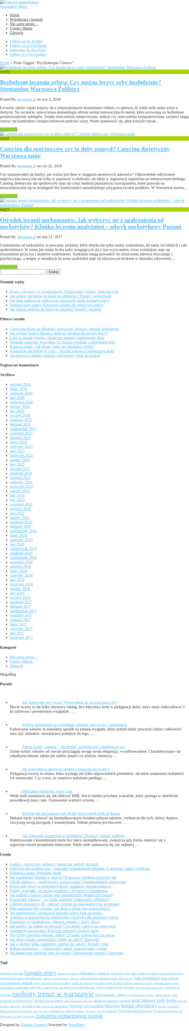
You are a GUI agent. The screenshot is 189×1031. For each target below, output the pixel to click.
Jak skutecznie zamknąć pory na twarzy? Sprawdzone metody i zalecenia (66, 953)
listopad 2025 (20, 424)
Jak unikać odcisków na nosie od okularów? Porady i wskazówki (60, 296)
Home (14, 15)
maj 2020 (17, 544)
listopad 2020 (20, 526)
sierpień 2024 (20, 478)
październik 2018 (23, 557)
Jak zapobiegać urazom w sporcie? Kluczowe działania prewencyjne (63, 877)
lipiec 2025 (18, 442)
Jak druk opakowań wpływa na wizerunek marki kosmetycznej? (60, 300)
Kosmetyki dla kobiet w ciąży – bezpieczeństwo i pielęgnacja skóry (62, 351)
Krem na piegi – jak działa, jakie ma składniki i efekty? (52, 346)
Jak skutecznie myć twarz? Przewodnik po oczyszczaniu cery (69, 702)
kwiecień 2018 (21, 584)
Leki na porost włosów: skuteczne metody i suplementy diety (57, 338)
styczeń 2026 (20, 415)
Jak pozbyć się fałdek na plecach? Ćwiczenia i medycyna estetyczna (63, 926)
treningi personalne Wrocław (95, 1006)
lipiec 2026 (18, 389)
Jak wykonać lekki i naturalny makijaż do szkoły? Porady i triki (59, 944)
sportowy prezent (118, 1001)
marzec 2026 (20, 406)
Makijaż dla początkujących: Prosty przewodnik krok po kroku (71, 813)
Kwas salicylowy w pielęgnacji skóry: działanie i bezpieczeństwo (60, 886)
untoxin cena (40, 1011)
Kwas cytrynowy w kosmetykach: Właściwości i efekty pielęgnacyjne (64, 291)
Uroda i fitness (21, 28)
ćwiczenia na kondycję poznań (17, 1016)
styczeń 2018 (20, 597)
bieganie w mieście (95, 973)
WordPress (76, 1025)
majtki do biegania (82, 983)
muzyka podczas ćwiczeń (137, 983)
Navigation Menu (13, 6)
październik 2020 (23, 531)
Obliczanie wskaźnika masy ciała (46, 791)
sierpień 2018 (20, 566)
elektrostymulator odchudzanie (21, 978)
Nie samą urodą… (24, 24)
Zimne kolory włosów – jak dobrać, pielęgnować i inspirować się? (73, 747)
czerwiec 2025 (21, 446)
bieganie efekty (40, 972)
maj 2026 (17, 398)
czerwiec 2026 (21, 393)
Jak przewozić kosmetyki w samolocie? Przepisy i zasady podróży (73, 836)
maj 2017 (17, 633)
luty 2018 (17, 593)
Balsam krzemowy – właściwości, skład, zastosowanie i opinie (58, 948)
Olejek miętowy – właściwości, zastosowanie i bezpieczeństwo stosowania (68, 882)
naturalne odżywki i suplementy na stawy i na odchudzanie (55, 987)
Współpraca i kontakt (26, 19)
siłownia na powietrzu (48, 1001)
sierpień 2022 (20, 509)
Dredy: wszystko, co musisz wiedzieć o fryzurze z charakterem (59, 891)
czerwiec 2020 (21, 540)
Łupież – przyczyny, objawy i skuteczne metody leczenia (54, 864)
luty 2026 (17, 411)
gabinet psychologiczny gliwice (61, 978)
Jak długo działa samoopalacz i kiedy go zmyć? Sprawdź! (54, 939)
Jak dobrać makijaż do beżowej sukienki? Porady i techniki (56, 309)
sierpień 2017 (20, 620)
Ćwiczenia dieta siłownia (135, 1011)
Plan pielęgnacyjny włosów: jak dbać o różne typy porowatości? (60, 908)
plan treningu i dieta (110, 995)
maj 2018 (17, 580)
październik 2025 (23, 429)
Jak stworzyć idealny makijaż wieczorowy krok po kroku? (55, 355)
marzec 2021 (20, 518)
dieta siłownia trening (171, 973)
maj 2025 (17, 451)
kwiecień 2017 (21, 637)
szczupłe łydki (31, 1006)
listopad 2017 (20, 606)
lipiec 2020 (18, 535)
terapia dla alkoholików (55, 1006)
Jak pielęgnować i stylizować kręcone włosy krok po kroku (56, 913)
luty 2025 (17, 464)
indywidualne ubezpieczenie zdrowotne (106, 978)
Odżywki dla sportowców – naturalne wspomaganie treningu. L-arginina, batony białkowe (80, 868)
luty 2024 (17, 495)
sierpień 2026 (20, 384)
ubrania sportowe (22, 1011)
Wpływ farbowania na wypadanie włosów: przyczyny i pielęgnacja (74, 725)
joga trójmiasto (147, 978)
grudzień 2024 (21, 473)
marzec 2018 (20, 589)
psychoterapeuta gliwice (140, 995)
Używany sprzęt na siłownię (101, 1011)
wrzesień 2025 (21, 433)
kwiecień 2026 (21, 402)
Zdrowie (16, 33)
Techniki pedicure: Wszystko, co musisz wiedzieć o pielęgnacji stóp (62, 342)
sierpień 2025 (20, 438)
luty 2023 (17, 500)
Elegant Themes (33, 1025)
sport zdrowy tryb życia (153, 1000)
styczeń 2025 (20, 469)
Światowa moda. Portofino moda (35, 873)
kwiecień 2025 (21, 455)
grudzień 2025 (21, 420)
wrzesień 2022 (21, 504)
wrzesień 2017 (21, 615)
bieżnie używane (120, 973)
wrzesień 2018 (21, 562)
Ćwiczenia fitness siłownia (167, 1011)
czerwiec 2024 (21, 482)
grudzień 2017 (21, 602)
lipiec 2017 (18, 624)
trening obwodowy (139, 1005)
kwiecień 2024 (21, 486)
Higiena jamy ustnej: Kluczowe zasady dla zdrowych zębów (57, 305)
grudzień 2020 (21, 522)
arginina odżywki (11, 973)
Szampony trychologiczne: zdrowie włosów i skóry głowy (55, 922)
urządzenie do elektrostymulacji (66, 1011)
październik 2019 (23, 549)
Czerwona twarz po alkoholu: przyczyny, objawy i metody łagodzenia (64, 329)
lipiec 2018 (18, 571)
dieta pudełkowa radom (144, 973)
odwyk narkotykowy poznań (115, 987)
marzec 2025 (20, 460)
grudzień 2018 (21, 553)
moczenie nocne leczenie (108, 983)
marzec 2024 (20, 491)
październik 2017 (23, 611)
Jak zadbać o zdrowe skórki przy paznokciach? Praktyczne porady (61, 895)
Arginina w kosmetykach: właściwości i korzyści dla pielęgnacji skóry (64, 917)
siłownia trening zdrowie (78, 1001)
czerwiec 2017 (21, 629)
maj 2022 (17, 513)
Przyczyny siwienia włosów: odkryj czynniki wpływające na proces (62, 935)
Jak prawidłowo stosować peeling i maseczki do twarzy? (66, 769)
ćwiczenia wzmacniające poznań (69, 1015)
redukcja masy (163, 995)
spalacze (99, 1001)
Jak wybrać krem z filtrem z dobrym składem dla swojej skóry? (59, 333)
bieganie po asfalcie (68, 973)
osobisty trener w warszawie (53, 993)
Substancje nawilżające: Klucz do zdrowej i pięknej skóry (54, 931)
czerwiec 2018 (21, 575)
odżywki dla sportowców (149, 987)
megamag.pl (26, 99)
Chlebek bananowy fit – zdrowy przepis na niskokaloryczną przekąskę (65, 904)
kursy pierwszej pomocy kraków (52, 983)
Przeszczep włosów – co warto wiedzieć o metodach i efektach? (59, 899)
